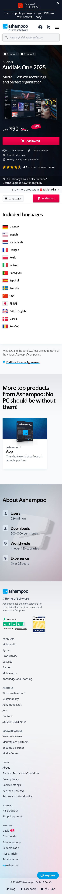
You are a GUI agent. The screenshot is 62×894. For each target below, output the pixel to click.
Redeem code (11, 848)
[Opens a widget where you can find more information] (48, 876)
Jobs (5, 710)
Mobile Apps (10, 673)
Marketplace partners (15, 742)
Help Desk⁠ (9, 810)
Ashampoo (11, 865)
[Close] (58, 3)
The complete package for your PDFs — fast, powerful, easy (29, 15)
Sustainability (11, 699)
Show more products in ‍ (34, 189)
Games (7, 667)
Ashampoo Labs (12, 704)
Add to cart (33, 141)
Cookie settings (12, 785)
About (6, 767)
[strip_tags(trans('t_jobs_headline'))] (39, 624)
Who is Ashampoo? (14, 693)
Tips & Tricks (10, 853)
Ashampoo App (12, 842)
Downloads (9, 836)
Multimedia (9, 644)
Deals (8, 830)
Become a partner (13, 747)
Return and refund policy (17, 796)
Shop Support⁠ (11, 816)
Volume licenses (12, 736)
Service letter (10, 859)
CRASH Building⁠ (12, 722)
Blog (12, 889)
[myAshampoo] (40, 27)
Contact (7, 716)
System (7, 650)
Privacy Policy (11, 779)
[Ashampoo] (15, 591)
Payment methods (14, 790)
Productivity (10, 656)
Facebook (30, 889)
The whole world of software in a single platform (24, 458)
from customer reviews (39, 167)
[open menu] (57, 27)
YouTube (50, 889)
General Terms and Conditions (21, 773)
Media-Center (11, 753)
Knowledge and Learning (17, 679)
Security (7, 661)
